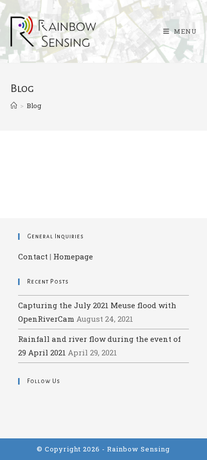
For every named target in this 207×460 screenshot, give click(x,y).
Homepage (73, 256)
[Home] (14, 105)
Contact (33, 256)
